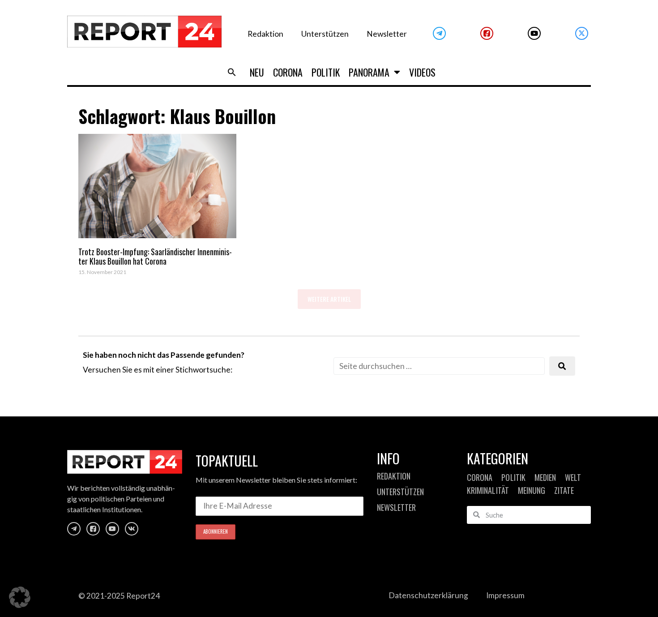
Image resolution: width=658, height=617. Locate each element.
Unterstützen (325, 34)
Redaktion (265, 34)
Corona (288, 72)
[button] (231, 72)
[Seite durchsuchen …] (439, 366)
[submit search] (562, 366)
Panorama (369, 72)
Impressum (505, 595)
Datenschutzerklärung (428, 595)
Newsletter (387, 34)
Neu (257, 72)
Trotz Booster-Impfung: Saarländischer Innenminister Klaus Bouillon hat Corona (155, 256)
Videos (422, 72)
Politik (326, 72)
